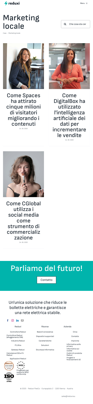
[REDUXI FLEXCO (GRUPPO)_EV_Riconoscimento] (9, 362)
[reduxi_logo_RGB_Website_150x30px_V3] (11, 2)
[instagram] (12, 320)
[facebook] (8, 320)
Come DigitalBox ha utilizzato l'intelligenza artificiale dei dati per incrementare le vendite (69, 115)
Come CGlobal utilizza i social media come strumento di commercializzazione (23, 220)
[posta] (22, 320)
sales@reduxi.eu (68, 396)
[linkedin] (17, 320)
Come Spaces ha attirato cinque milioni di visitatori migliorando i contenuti (23, 109)
